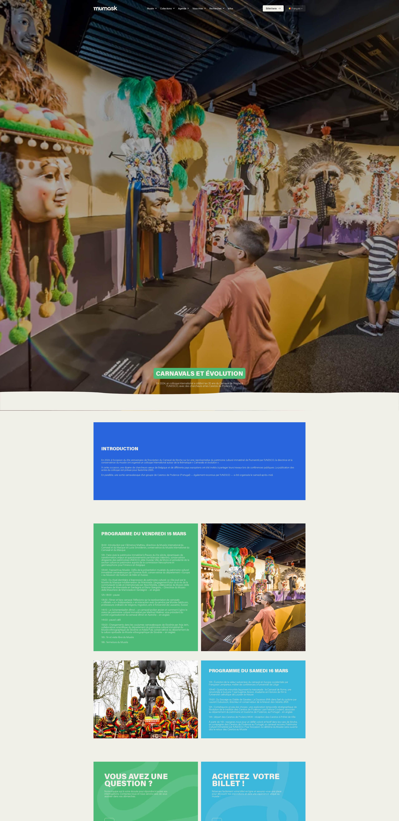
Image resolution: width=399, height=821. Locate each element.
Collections (166, 8)
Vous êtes (197, 8)
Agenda (182, 8)
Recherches (215, 8)
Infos (230, 8)
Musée (150, 8)
